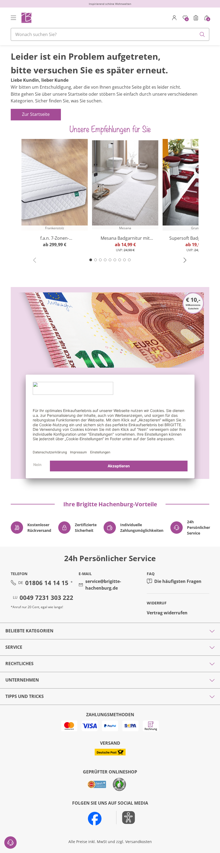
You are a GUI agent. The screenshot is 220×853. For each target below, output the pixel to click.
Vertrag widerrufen (167, 613)
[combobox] (110, 34)
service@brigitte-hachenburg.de (103, 584)
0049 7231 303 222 (46, 597)
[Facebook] (94, 818)
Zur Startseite (36, 114)
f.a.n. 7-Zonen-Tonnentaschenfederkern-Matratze (54, 238)
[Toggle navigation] (13, 17)
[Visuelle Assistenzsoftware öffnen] (125, 817)
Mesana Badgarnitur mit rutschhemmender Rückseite (125, 238)
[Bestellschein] (196, 17)
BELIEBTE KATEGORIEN (29, 631)
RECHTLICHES (19, 663)
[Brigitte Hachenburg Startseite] (26, 17)
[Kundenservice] (10, 842)
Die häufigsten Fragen (177, 581)
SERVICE (13, 647)
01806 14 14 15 (46, 583)
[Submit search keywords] (202, 34)
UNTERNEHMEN (22, 680)
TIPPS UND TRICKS (24, 696)
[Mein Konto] (174, 17)
